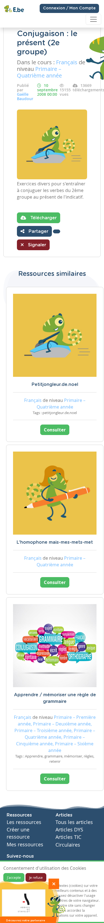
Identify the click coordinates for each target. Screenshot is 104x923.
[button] (56, 231)
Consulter (55, 430)
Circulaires (67, 845)
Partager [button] (37, 231)
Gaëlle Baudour (25, 96)
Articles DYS (69, 829)
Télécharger (43, 218)
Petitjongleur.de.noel (55, 384)
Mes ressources (25, 844)
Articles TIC (68, 837)
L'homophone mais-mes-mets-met (55, 542)
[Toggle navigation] (93, 19)
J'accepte (14, 877)
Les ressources (24, 822)
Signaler (36, 245)
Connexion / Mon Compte (69, 8)
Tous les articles (74, 822)
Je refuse (36, 877)
